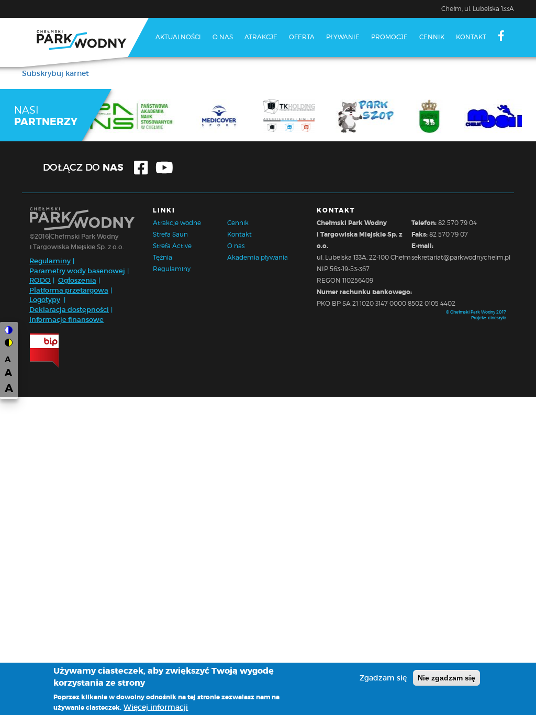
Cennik (431, 37)
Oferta (302, 37)
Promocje (389, 37)
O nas (223, 37)
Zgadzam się (383, 678)
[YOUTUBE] (161, 75)
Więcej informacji (156, 707)
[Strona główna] (85, 42)
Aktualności (178, 37)
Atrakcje (260, 37)
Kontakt (471, 37)
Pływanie (343, 37)
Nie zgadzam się (446, 678)
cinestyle (497, 317)
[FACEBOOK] (501, 37)
